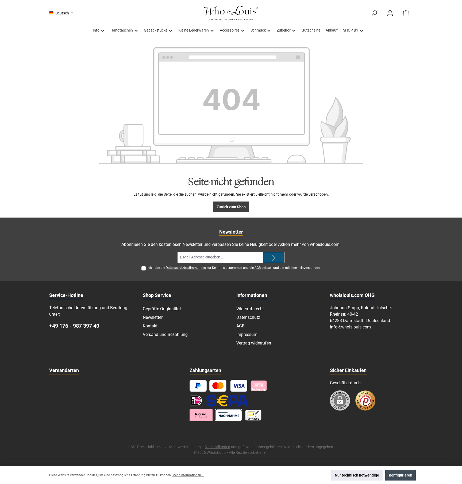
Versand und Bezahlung (165, 334)
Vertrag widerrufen (253, 343)
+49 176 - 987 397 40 (74, 326)
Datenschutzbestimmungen (186, 268)
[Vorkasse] (253, 415)
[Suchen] (374, 13)
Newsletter (153, 317)
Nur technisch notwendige (357, 475)
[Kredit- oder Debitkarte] (228, 386)
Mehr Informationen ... (188, 475)
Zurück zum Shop (231, 207)
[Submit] (273, 257)
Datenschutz (248, 317)
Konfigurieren (400, 475)
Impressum (246, 334)
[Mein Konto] (390, 13)
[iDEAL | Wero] (196, 400)
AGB (258, 268)
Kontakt (150, 325)
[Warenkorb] (406, 13)
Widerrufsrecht (250, 308)
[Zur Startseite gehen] (231, 13)
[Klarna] (258, 386)
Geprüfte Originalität (162, 308)
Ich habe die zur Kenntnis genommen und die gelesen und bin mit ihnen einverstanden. (234, 268)
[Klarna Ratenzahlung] (201, 415)
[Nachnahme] (228, 415)
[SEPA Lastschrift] (227, 400)
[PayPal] (198, 386)
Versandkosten (217, 447)
